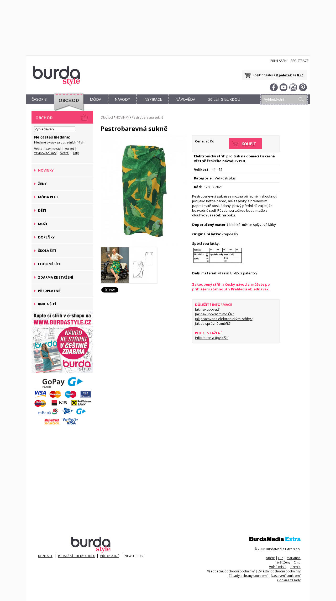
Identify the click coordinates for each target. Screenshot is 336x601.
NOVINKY (122, 117)
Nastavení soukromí (286, 575)
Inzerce (295, 567)
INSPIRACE (152, 99)
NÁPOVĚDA (185, 99)
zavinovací (53, 148)
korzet (69, 148)
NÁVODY (122, 99)
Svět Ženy (283, 562)
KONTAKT (45, 556)
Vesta (38, 148)
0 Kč (300, 75)
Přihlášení (278, 60)
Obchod (107, 117)
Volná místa (277, 567)
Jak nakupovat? (207, 309)
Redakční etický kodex (76, 556)
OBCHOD (67, 105)
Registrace (299, 60)
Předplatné (109, 556)
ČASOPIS (39, 99)
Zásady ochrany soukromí (248, 575)
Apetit (270, 558)
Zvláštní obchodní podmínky (279, 571)
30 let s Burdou (224, 99)
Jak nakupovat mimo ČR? (214, 314)
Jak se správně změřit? (212, 323)
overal (64, 153)
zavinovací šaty (45, 153)
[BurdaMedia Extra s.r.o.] (275, 540)
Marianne (294, 558)
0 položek (284, 75)
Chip (297, 562)
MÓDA (95, 99)
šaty (76, 153)
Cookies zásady (289, 580)
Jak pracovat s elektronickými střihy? (224, 318)
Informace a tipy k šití (211, 337)
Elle (280, 558)
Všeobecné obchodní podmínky (231, 571)
